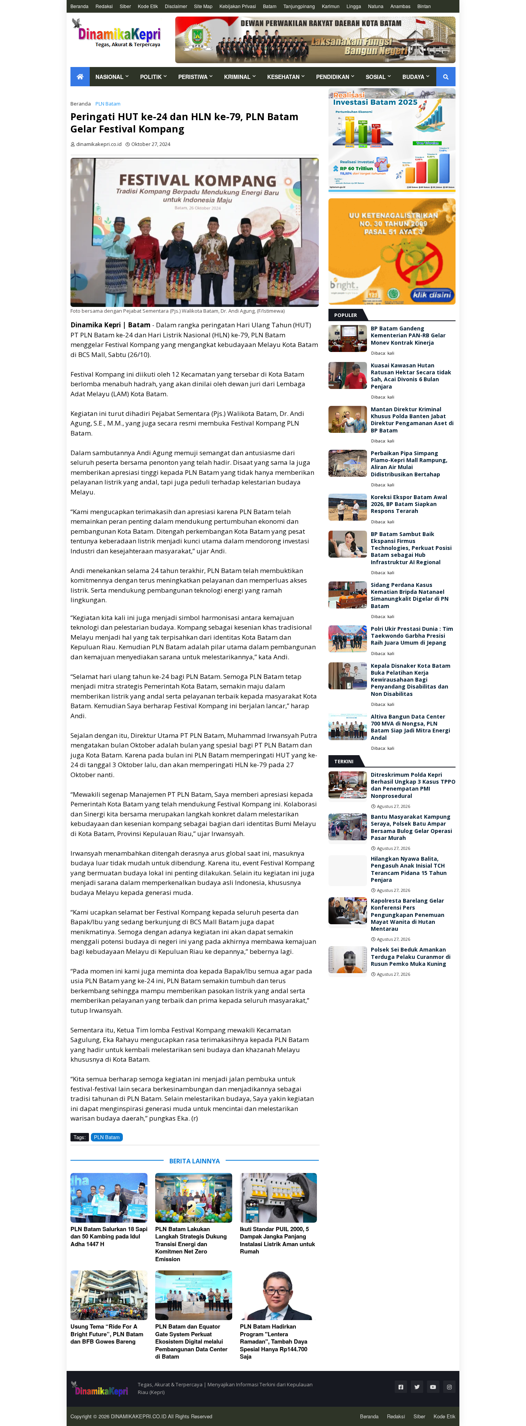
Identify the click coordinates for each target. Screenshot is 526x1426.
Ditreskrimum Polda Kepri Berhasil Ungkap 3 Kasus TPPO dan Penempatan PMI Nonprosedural (413, 785)
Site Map (203, 6)
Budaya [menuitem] (413, 76)
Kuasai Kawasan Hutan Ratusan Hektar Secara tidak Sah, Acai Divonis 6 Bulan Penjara (411, 376)
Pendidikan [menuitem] (332, 76)
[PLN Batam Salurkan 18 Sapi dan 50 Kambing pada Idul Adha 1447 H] (108, 1198)
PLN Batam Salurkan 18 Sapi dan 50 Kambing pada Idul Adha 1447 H (108, 1236)
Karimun (331, 6)
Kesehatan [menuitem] (283, 76)
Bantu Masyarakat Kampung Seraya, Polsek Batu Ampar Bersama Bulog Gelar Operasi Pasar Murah (411, 827)
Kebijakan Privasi (237, 6)
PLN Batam (108, 103)
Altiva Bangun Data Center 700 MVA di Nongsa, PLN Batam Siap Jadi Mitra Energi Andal (410, 727)
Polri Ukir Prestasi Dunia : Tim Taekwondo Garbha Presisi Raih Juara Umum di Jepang (412, 635)
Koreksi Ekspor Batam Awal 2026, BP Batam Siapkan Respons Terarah (409, 504)
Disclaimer (176, 6)
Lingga (354, 6)
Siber (125, 6)
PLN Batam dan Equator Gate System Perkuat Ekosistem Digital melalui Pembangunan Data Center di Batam (191, 1342)
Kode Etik (148, 6)
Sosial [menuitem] (376, 76)
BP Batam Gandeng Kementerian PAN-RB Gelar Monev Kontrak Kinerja (408, 335)
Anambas (400, 6)
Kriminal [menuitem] (237, 76)
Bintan (424, 6)
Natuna (376, 6)
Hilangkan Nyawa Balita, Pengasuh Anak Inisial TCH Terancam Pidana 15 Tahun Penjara (409, 869)
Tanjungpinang (299, 6)
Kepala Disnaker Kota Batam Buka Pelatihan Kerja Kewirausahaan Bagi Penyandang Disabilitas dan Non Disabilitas (411, 679)
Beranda (79, 6)
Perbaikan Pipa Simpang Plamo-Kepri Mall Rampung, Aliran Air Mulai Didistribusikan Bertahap (409, 464)
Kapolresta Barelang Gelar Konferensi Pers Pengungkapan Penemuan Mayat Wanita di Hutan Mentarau (407, 914)
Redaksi (104, 6)
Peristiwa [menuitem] (193, 76)
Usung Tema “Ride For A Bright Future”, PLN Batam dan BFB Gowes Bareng (106, 1334)
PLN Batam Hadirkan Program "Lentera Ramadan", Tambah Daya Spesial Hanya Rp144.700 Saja (273, 1342)
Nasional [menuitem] (109, 76)
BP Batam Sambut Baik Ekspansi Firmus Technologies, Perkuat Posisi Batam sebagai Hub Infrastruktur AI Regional (411, 548)
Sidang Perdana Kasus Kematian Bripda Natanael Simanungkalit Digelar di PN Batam (410, 595)
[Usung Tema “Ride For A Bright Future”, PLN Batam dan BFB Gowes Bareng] (108, 1295)
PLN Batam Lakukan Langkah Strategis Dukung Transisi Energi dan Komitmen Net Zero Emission (191, 1244)
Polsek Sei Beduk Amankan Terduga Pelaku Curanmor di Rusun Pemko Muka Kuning (411, 956)
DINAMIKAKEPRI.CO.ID (139, 1416)
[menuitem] (80, 76)
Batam (269, 6)
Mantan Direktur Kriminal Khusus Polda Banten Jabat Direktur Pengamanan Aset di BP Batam (412, 420)
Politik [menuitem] (151, 76)
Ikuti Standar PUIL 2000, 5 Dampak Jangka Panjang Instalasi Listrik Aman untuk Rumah (277, 1240)
